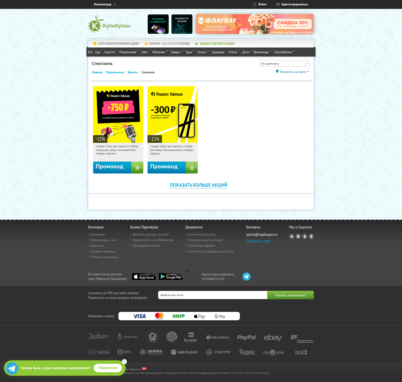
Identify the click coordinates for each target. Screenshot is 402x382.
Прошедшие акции (146, 245)
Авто (146, 51)
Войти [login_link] (262, 4)
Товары (177, 51)
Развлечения (129, 51)
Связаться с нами (258, 241)
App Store (144, 276)
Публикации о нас (103, 240)
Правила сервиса (102, 251)
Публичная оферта (201, 245)
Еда (98, 51)
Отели (234, 51)
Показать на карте (293, 72)
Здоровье (219, 51)
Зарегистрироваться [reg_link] (294, 4)
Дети (246, 51)
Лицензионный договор (205, 240)
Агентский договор (201, 234)
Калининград (102, 4)
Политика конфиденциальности (211, 251)
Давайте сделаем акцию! (150, 234)
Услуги (203, 51)
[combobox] (284, 63)
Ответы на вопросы (104, 257)
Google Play (170, 276)
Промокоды (262, 51)
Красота (110, 51)
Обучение (160, 51)
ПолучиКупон (284, 51)
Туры (190, 51)
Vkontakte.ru (298, 236)
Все (90, 52)
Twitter (304, 236)
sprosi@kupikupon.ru (262, 234)
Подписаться (108, 368)
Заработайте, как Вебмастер (153, 240)
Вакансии (97, 245)
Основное (97, 234)
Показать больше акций (198, 185)
